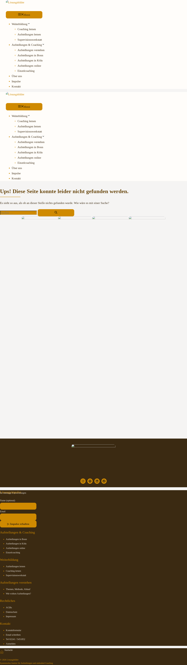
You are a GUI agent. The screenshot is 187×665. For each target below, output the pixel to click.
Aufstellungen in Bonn (30, 55)
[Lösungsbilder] (15, 2)
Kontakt (16, 86)
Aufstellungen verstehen (31, 50)
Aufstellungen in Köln (30, 60)
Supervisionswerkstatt (30, 39)
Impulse (16, 81)
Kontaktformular (13, 630)
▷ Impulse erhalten (18, 523)
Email (2, 511)
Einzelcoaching (26, 70)
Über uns (17, 76)
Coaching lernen (27, 29)
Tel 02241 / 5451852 (15, 639)
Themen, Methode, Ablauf (18, 589)
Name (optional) (7, 500)
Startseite (8, 650)
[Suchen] (56, 212)
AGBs (9, 607)
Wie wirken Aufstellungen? (18, 593)
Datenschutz (11, 612)
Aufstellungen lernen (29, 34)
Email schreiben (13, 635)
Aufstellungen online (29, 65)
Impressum (11, 616)
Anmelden (10, 643)
